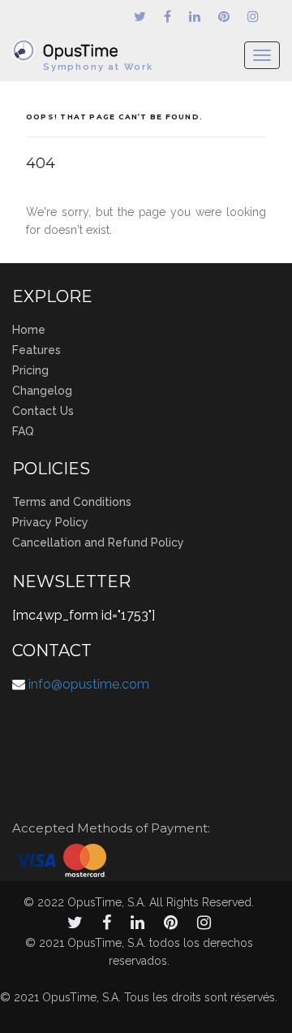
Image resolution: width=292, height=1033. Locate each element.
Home (28, 329)
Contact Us (43, 410)
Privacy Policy (50, 522)
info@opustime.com (88, 684)
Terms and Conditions (71, 501)
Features (36, 350)
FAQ (23, 431)
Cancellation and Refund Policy (98, 542)
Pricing (30, 370)
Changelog (42, 390)
